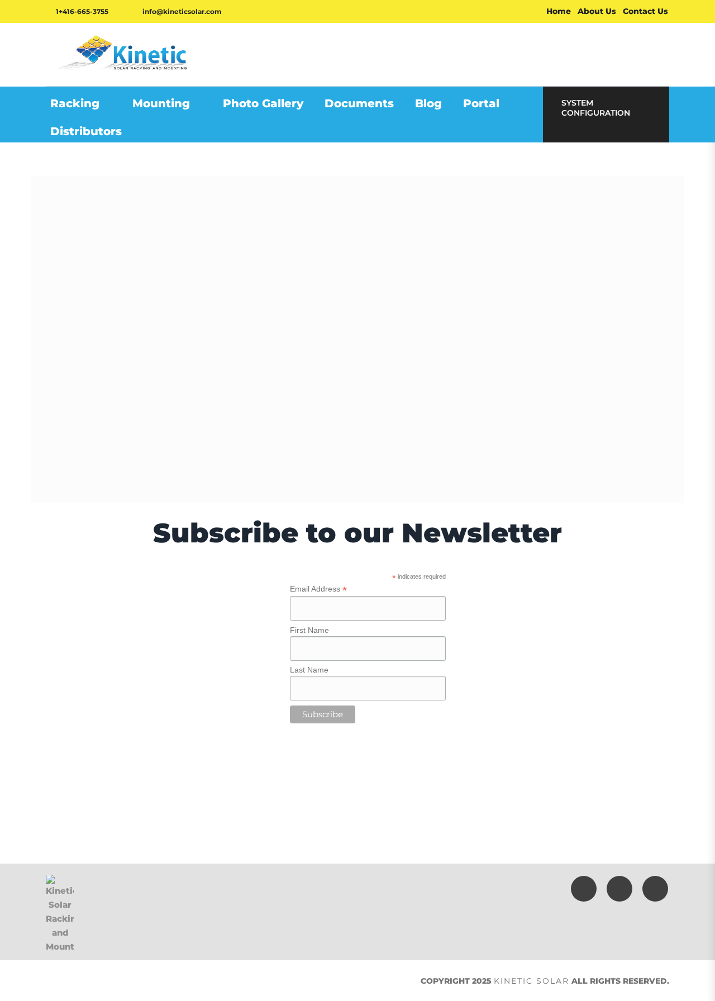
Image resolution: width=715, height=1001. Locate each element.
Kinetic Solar (531, 981)
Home (558, 11)
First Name (309, 630)
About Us (597, 11)
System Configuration (595, 108)
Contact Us (645, 11)
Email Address (318, 589)
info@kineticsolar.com (181, 11)
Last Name (309, 669)
